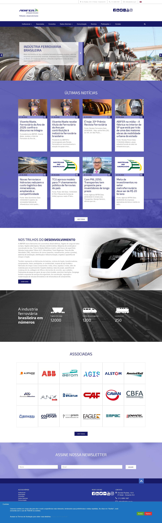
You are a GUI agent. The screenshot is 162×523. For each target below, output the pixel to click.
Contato (118, 24)
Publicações (105, 24)
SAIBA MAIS (24, 281)
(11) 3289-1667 (115, 2)
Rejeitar (148, 514)
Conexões (52, 24)
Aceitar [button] (140, 514)
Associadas (40, 24)
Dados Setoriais (65, 24)
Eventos (94, 24)
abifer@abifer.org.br (131, 2)
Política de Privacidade (59, 516)
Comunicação (82, 24)
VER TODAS (81, 219)
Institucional (26, 24)
